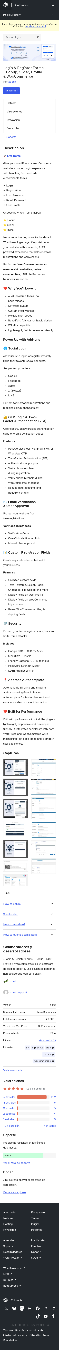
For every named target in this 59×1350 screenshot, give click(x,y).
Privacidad (9, 1229)
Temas (35, 1218)
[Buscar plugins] (38, 37)
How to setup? (12, 903)
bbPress (10, 1280)
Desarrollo (13, 128)
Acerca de (9, 1212)
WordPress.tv (13, 1257)
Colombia (16, 1300)
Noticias (8, 1218)
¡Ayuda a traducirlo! (35, 26)
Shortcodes (10, 914)
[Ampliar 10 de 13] (51, 801)
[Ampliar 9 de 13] (51, 783)
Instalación (13, 120)
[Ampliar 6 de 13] (23, 865)
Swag (36, 1257)
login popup (37, 1047)
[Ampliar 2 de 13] (23, 783)
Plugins (35, 1224)
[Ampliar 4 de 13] (23, 825)
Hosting (8, 1224)
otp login (50, 1047)
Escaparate (38, 1212)
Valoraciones (14, 111)
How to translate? (14, 924)
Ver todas (50, 1125)
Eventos (36, 1246)
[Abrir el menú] (54, 5)
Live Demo (14, 155)
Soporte (11, 137)
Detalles (11, 103)
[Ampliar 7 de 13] (23, 878)
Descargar (11, 90)
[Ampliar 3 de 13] (23, 803)
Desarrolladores (12, 1252)
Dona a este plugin (14, 1192)
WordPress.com (14, 1268)
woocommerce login (44, 1061)
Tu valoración (11, 1125)
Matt (7, 1274)
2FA (27, 1047)
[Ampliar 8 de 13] (51, 763)
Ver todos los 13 (47, 1040)
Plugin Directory (12, 14)
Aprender (8, 1240)
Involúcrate (38, 1240)
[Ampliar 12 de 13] (51, 844)
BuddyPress (12, 1285)
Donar (36, 1252)
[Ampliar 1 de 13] (23, 763)
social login (48, 1054)
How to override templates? (20, 934)
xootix (12, 81)
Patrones (36, 1229)
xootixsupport (18, 992)
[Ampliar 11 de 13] (51, 826)
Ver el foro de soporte (16, 1163)
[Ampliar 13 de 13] (51, 862)
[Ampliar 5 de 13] (23, 844)
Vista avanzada (12, 1070)
